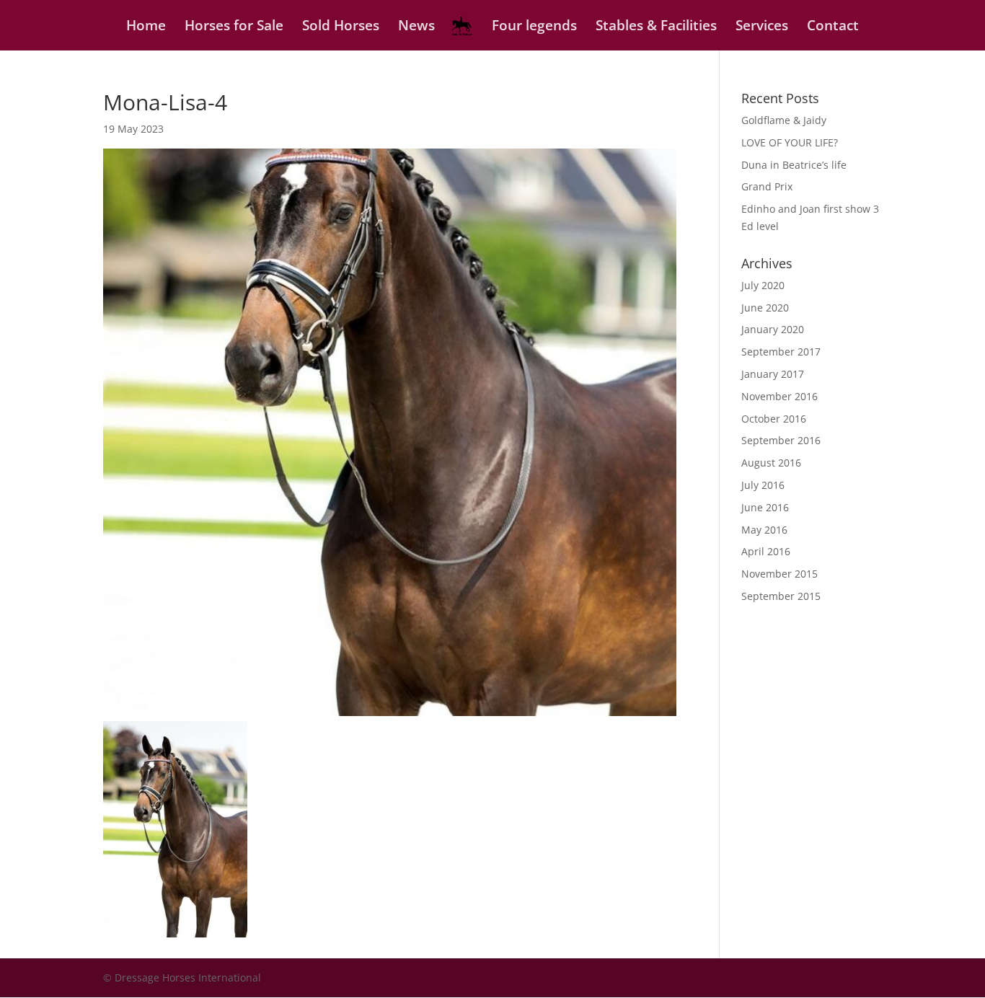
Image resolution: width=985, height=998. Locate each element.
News (416, 27)
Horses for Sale (234, 27)
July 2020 (763, 285)
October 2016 (773, 418)
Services (762, 27)
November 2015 (779, 573)
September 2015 (781, 596)
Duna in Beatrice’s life (794, 165)
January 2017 (772, 374)
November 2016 (779, 396)
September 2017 (781, 351)
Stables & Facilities (656, 27)
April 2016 (765, 551)
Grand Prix (766, 186)
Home (146, 27)
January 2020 (772, 329)
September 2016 (781, 440)
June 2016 (765, 507)
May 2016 (764, 529)
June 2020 (765, 307)
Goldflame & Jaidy (783, 120)
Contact (833, 27)
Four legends (534, 27)
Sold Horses (340, 27)
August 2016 (771, 462)
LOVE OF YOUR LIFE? (789, 142)
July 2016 (763, 485)
